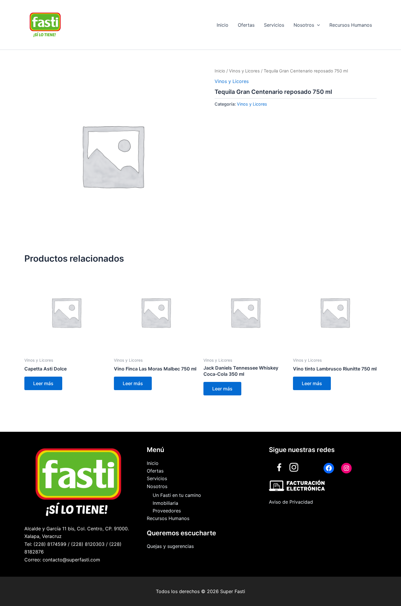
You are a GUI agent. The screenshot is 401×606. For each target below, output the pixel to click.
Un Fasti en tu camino (177, 495)
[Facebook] (329, 468)
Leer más (43, 383)
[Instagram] (346, 468)
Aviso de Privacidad (291, 502)
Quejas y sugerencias (170, 546)
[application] (317, 25)
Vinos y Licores (244, 71)
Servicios (274, 25)
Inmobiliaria (165, 503)
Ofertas (246, 25)
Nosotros (304, 25)
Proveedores (167, 511)
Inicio (222, 25)
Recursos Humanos (350, 25)
